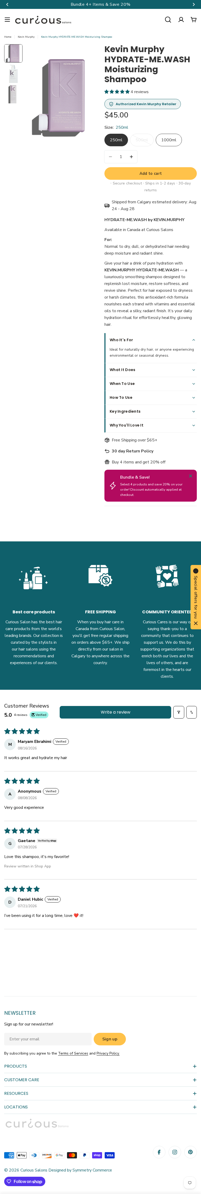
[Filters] (178, 712)
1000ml (168, 140)
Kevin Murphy (26, 37)
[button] (7, 4)
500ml (145, 141)
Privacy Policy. (108, 1053)
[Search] (168, 19)
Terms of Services (73, 1053)
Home (7, 37)
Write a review (115, 712)
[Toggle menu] (7, 19)
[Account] (181, 19)
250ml (116, 140)
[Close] (191, 476)
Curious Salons (33, 1170)
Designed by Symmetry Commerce (79, 1170)
